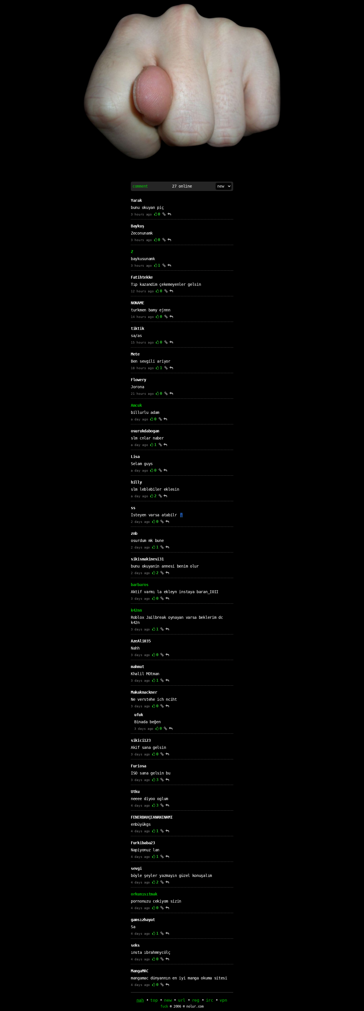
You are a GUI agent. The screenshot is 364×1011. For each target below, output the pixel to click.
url (181, 1000)
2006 (177, 1006)
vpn (223, 1000)
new (167, 1000)
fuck (164, 1006)
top (154, 1000)
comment (140, 186)
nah (140, 1000)
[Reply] (169, 214)
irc (209, 1000)
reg (195, 1000)
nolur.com (194, 1006)
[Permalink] (164, 214)
